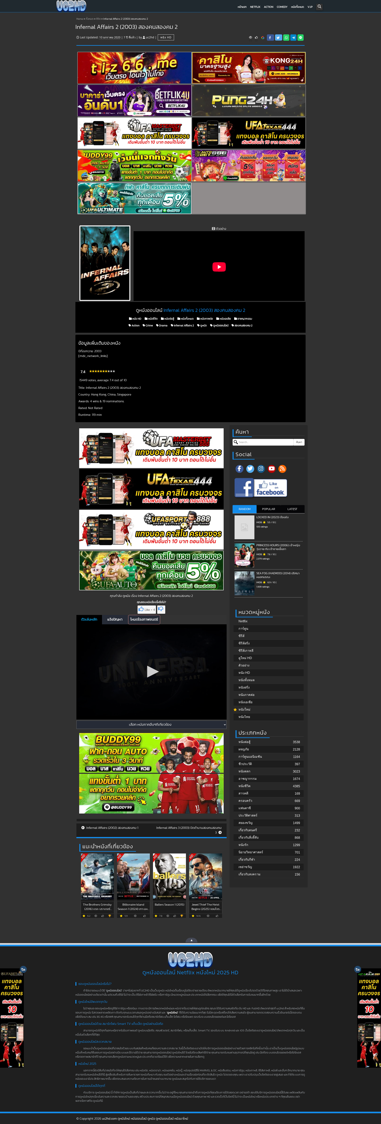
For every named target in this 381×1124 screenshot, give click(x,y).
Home (79, 19)
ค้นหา (299, 442)
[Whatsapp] (286, 37)
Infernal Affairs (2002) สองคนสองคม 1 (112, 827)
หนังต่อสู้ (169, 318)
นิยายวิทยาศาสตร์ (251, 852)
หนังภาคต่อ (206, 318)
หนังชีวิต (152, 318)
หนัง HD (165, 37)
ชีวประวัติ (245, 764)
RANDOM (244, 509)
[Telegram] (293, 37)
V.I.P (310, 7)
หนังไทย (244, 717)
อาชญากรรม (244, 318)
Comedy (282, 7)
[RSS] (282, 469)
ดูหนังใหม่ (172, 1012)
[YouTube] (272, 469)
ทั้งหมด (89, 19)
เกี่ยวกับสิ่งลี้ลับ (249, 837)
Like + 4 (150, 609)
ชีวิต (98, 19)
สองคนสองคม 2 (243, 325)
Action (268, 7)
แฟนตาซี (245, 808)
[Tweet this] (278, 37)
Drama (163, 325)
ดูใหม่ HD (245, 658)
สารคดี (243, 793)
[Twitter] (250, 469)
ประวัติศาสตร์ (248, 815)
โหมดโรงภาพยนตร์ (144, 619)
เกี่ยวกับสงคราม (250, 874)
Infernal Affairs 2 (183, 325)
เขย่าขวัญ (245, 867)
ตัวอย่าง (244, 665)
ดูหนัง (203, 325)
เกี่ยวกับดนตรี (248, 830)
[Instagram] (261, 469)
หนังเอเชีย (225, 318)
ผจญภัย (244, 749)
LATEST (292, 509)
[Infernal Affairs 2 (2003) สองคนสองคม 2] (263, 37)
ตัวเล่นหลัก (89, 619)
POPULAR (268, 509)
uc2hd (150, 37)
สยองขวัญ (246, 822)
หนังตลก (244, 771)
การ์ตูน (243, 628)
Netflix (255, 7)
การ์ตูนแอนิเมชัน (250, 756)
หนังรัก (243, 845)
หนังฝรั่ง (244, 687)
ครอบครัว (245, 800)
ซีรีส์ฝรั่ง (244, 643)
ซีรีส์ (241, 636)
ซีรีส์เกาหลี (246, 650)
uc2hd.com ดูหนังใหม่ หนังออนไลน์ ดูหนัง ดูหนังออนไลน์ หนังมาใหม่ (145, 1118)
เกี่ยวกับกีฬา (247, 859)
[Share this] (270, 37)
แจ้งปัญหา (114, 619)
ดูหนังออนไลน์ (220, 325)
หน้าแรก (242, 7)
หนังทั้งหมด (297, 7)
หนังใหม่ (244, 709)
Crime (149, 325)
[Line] (300, 37)
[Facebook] (239, 469)
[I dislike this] (161, 609)
